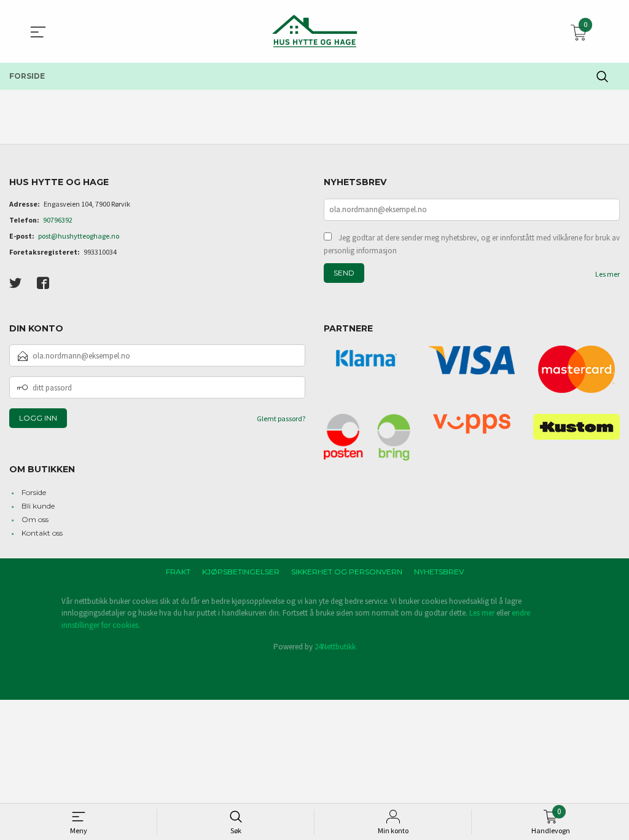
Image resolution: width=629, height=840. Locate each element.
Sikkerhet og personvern (346, 571)
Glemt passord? (281, 418)
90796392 (57, 219)
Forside (33, 492)
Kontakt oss (42, 532)
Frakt (178, 571)
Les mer (607, 274)
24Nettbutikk (335, 646)
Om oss (35, 519)
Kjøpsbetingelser (240, 571)
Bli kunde (38, 505)
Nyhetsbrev (439, 571)
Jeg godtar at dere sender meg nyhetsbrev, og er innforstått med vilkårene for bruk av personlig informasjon (472, 244)
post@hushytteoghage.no (78, 235)
